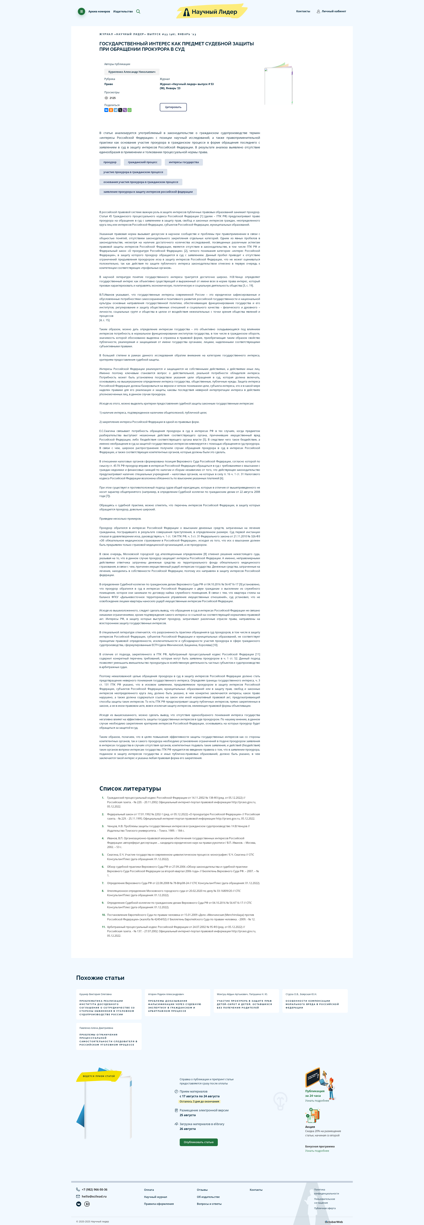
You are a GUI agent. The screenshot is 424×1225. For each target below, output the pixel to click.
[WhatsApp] (130, 110)
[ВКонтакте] (106, 110)
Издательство (123, 11)
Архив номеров (99, 11)
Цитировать (173, 107)
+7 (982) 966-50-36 (94, 1189)
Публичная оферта (325, 1208)
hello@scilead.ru (94, 1196)
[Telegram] (116, 110)
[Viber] (125, 110)
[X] (120, 110)
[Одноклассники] (111, 110)
